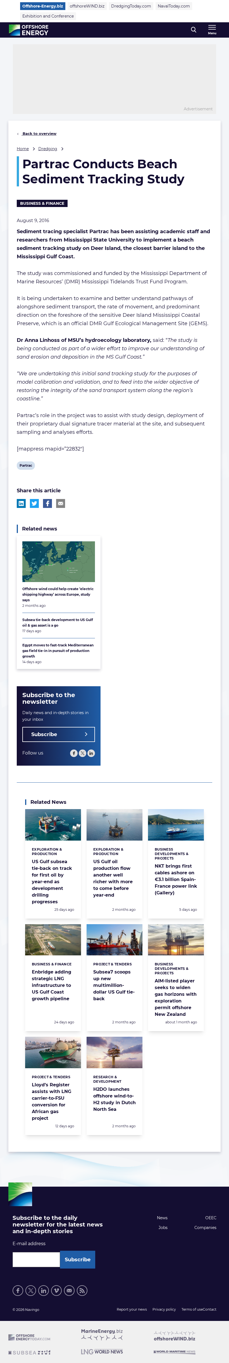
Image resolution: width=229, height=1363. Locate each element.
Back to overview (39, 133)
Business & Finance (42, 203)
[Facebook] (74, 753)
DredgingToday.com (131, 6)
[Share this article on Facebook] (47, 503)
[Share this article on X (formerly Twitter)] (34, 503)
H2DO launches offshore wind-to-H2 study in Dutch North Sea (114, 1099)
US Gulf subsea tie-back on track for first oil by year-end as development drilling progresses (52, 881)
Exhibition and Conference (48, 16)
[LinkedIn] (91, 753)
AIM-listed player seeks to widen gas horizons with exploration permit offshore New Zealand (176, 997)
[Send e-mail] (69, 1290)
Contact (209, 1309)
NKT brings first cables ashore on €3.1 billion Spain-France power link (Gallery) (176, 879)
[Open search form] (193, 30)
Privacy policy (164, 1309)
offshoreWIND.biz (87, 6)
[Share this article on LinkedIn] (21, 503)
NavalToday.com (174, 6)
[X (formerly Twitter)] (82, 753)
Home (23, 148)
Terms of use (192, 1309)
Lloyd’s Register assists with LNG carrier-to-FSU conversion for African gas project (51, 1101)
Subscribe (44, 734)
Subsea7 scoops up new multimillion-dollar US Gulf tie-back (114, 985)
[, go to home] (28, 30)
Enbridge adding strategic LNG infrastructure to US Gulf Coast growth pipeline (51, 985)
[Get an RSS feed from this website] (82, 1290)
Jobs (163, 1227)
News (162, 1217)
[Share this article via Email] (60, 503)
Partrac (25, 466)
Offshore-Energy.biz (42, 6)
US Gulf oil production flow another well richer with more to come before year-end (113, 878)
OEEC (210, 1217)
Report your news (132, 1309)
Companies (205, 1227)
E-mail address (29, 1243)
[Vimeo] (56, 1290)
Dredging (47, 148)
